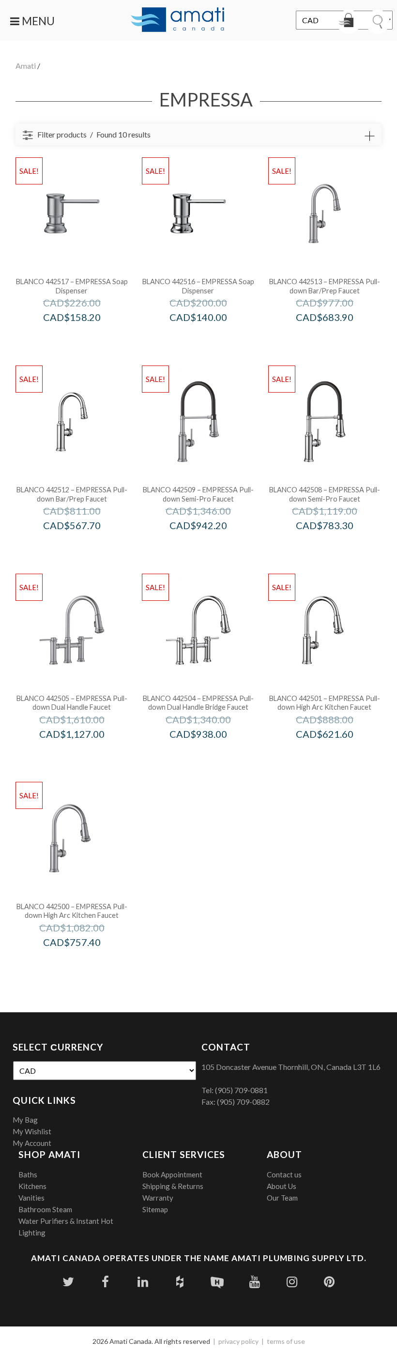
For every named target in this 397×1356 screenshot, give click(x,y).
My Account (32, 1143)
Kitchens (32, 1186)
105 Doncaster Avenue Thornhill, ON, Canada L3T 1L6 (291, 1066)
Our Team (282, 1197)
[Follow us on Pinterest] (329, 1282)
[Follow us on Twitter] (68, 1282)
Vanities (31, 1197)
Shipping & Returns (172, 1186)
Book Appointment (172, 1174)
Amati (25, 65)
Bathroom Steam (45, 1209)
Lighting (32, 1232)
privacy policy (238, 1341)
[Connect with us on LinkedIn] (142, 1282)
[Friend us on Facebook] (105, 1282)
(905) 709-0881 (241, 1090)
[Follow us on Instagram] (292, 1282)
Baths (27, 1174)
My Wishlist (32, 1131)
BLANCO (85, 337)
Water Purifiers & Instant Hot (65, 1221)
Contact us (284, 1174)
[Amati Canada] (178, 20)
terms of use (286, 1341)
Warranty (157, 1197)
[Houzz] (180, 1282)
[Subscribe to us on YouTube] (254, 1282)
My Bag (25, 1119)
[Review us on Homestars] (217, 1282)
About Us (281, 1186)
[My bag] (348, 22)
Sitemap (155, 1209)
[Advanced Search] (369, 136)
